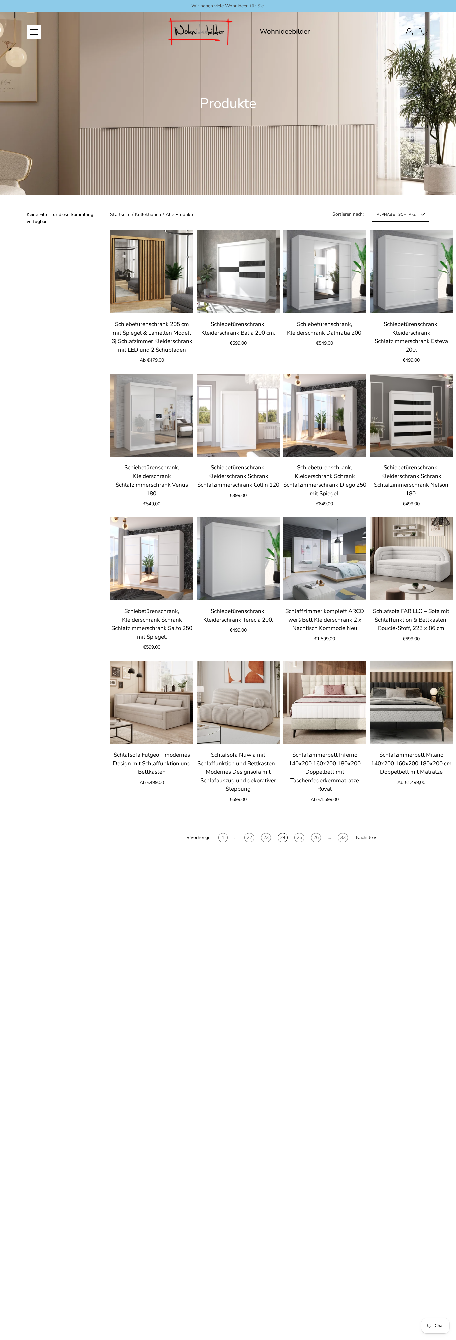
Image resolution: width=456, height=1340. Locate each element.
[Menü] (34, 32)
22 (249, 837)
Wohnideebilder (285, 31)
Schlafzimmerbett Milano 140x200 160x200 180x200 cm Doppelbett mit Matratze (411, 763)
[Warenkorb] (424, 31)
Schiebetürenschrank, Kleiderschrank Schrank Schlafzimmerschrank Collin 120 (238, 476)
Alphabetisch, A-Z (396, 214)
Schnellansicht (152, 271)
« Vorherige (198, 837)
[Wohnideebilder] (200, 31)
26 (316, 837)
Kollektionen (148, 214)
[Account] (409, 31)
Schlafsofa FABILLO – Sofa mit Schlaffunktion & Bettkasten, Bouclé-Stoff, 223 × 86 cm (411, 619)
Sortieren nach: (348, 214)
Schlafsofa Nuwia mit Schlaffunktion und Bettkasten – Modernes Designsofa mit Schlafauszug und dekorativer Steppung (238, 772)
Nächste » (366, 837)
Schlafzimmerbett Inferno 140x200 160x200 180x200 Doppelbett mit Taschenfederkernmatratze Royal (325, 772)
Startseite (120, 214)
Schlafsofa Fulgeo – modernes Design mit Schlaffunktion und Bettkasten (152, 763)
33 (343, 837)
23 (266, 837)
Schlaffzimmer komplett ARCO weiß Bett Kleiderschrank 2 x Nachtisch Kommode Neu (324, 619)
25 (299, 837)
